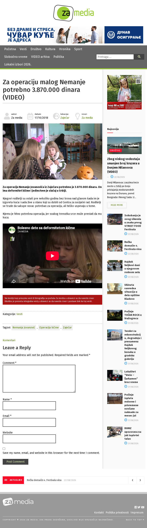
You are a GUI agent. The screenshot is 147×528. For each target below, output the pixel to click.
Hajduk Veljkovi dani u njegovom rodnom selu (52, 480)
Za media (87, 117)
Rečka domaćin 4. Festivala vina (132, 245)
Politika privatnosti (117, 512)
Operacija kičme (49, 327)
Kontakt (99, 512)
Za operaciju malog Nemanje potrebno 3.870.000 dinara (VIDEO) (44, 89)
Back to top (134, 520)
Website (8, 432)
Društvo (35, 49)
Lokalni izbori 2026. (17, 64)
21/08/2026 (132, 304)
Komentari (9, 340)
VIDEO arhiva (40, 57)
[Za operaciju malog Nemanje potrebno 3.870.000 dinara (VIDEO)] (52, 151)
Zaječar (64, 117)
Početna (10, 49)
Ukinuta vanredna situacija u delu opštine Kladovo (132, 291)
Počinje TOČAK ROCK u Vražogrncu (133, 315)
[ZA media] (73, 20)
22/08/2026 (119, 177)
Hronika (64, 49)
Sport (78, 49)
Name (7, 399)
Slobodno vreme (15, 57)
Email (7, 416)
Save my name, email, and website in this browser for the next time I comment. (51, 453)
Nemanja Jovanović (23, 327)
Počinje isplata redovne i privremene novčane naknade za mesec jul (131, 405)
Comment (9, 363)
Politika (58, 57)
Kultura (50, 49)
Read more (117, 205)
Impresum (137, 512)
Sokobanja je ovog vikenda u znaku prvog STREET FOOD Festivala (133, 222)
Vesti (23, 49)
